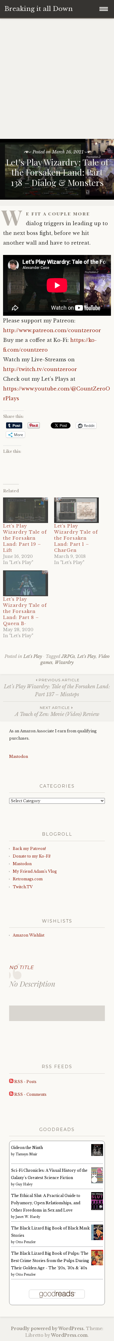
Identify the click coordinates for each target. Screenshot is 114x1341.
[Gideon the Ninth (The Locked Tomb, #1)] (97, 1154)
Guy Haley (24, 1184)
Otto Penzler (26, 1242)
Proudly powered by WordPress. (48, 1328)
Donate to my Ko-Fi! (31, 856)
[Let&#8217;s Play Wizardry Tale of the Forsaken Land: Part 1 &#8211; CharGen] (76, 510)
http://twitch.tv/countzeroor (40, 369)
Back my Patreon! (29, 848)
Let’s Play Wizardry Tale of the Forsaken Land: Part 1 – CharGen (76, 538)
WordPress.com (69, 1335)
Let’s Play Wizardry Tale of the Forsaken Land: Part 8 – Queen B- (25, 611)
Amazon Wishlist (28, 935)
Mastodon (18, 756)
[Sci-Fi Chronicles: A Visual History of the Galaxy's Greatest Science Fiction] (97, 1182)
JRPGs (68, 656)
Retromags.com (28, 879)
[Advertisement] (57, 79)
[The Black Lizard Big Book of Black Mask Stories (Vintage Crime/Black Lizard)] (97, 1238)
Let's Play (32, 656)
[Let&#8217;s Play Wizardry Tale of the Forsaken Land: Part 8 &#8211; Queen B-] (25, 583)
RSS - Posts (24, 1081)
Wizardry (64, 662)
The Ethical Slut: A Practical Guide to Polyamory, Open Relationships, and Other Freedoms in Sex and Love (45, 1202)
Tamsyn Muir (26, 1154)
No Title (21, 967)
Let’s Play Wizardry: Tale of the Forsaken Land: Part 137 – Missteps (57, 687)
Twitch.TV (23, 887)
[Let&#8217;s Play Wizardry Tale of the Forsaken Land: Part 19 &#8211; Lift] (25, 510)
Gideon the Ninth (27, 1147)
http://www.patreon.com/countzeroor (52, 330)
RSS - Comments (30, 1094)
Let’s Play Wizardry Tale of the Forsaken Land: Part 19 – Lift (25, 538)
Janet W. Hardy (28, 1217)
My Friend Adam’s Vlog (35, 871)
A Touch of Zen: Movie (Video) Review (57, 711)
